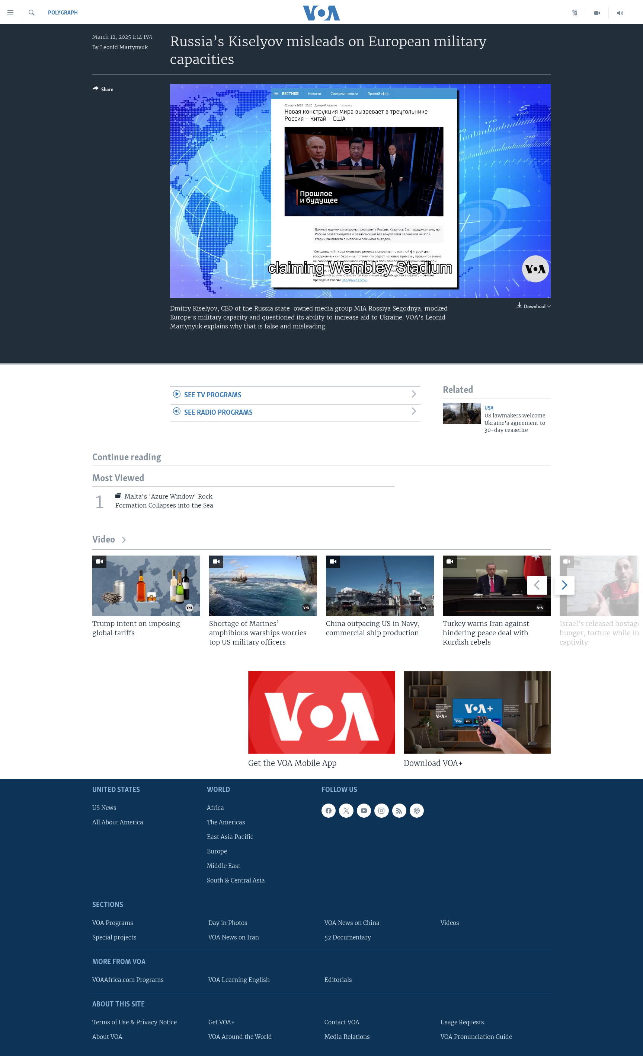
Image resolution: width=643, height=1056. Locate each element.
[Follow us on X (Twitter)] (346, 811)
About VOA (107, 1036)
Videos (450, 922)
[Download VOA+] (477, 712)
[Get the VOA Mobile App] (321, 712)
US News (104, 807)
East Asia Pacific (230, 836)
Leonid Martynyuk (124, 47)
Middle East (223, 865)
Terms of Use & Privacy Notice (134, 1022)
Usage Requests (462, 1022)
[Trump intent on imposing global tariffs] (146, 586)
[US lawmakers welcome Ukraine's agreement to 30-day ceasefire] (462, 413)
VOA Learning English (239, 979)
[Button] (103, 91)
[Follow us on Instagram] (381, 811)
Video (103, 540)
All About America (117, 822)
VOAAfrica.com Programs (128, 979)
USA (488, 408)
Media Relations (347, 1036)
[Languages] (574, 13)
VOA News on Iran (233, 937)
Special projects (114, 937)
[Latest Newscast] (620, 13)
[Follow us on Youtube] (364, 811)
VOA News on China (352, 922)
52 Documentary (347, 937)
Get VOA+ (221, 1022)
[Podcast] (417, 811)
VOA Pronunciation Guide (476, 1036)
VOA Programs (112, 922)
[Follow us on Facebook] (329, 811)
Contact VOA (341, 1022)
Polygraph (63, 13)
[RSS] (399, 811)
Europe (217, 851)
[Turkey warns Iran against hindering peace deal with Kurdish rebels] (497, 586)
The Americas (226, 822)
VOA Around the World (240, 1036)
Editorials (338, 979)
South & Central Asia (236, 880)
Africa (215, 807)
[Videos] (597, 13)
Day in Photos (227, 922)
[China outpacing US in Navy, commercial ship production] (380, 586)
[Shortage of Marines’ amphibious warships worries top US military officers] (263, 586)
